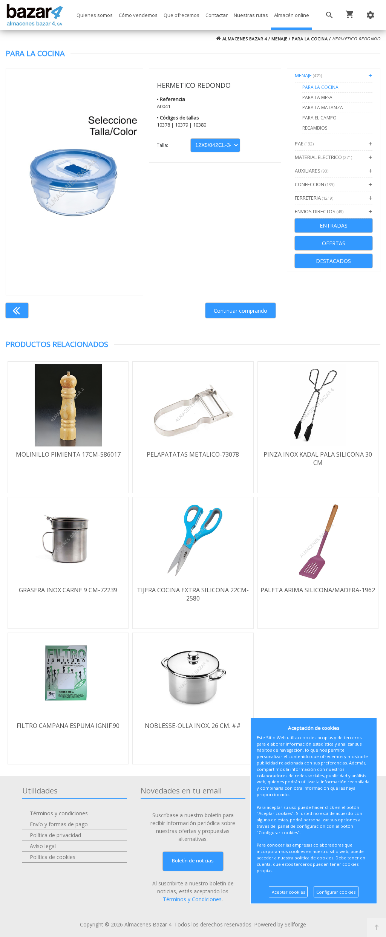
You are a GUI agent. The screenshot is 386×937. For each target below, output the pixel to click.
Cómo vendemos (138, 15)
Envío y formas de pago (59, 824)
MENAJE (279, 38)
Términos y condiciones (59, 813)
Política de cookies (52, 857)
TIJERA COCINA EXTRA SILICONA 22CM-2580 (193, 594)
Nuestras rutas (251, 15)
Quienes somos (95, 15)
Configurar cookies (335, 892)
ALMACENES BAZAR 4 (244, 38)
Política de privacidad (55, 835)
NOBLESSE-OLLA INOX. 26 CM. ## (193, 725)
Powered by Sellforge (280, 924)
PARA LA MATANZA (322, 107)
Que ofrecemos (181, 15)
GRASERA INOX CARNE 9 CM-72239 (68, 590)
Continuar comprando (240, 310)
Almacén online (291, 15)
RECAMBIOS (314, 128)
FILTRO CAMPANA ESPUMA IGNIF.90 (68, 725)
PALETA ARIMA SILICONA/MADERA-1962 (317, 590)
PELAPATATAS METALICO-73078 (193, 454)
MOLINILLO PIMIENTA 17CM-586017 (68, 454)
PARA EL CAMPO (319, 118)
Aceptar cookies (288, 892)
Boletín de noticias (193, 860)
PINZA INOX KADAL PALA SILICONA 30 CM (317, 458)
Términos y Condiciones (192, 899)
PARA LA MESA (317, 97)
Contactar (216, 15)
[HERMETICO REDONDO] (74, 182)
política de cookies (313, 858)
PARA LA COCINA (310, 38)
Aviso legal (43, 846)
